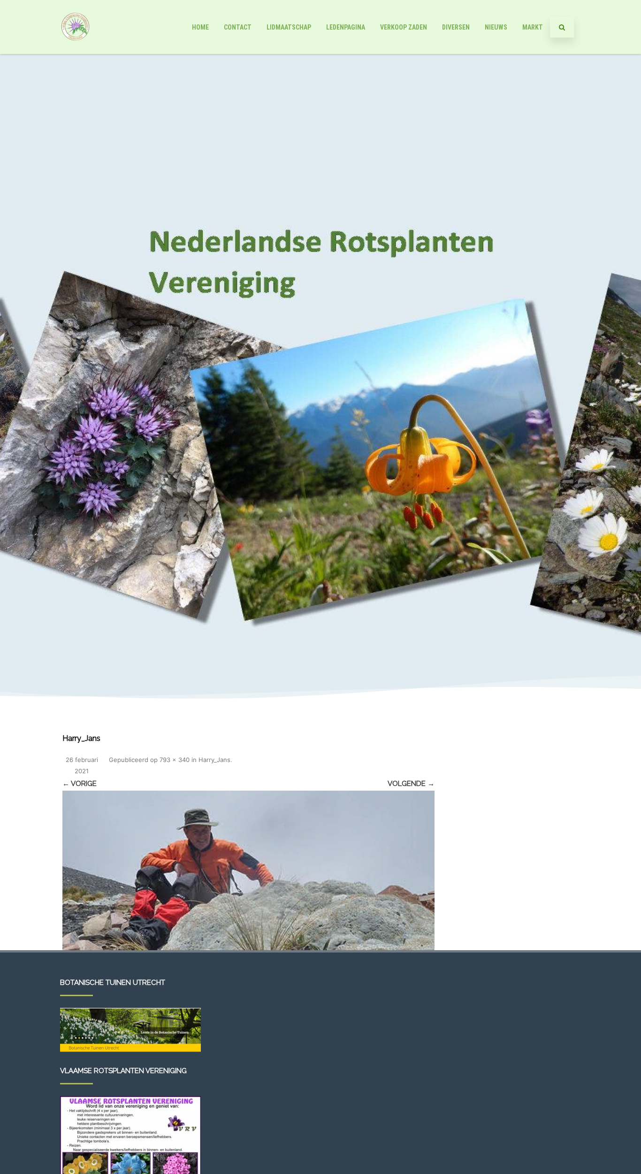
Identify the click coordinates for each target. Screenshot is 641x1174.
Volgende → (411, 783)
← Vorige (79, 783)
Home (200, 27)
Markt (532, 27)
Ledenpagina (345, 27)
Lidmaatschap (289, 27)
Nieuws (496, 27)
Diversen (456, 27)
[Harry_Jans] (248, 870)
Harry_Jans (214, 759)
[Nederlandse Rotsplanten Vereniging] (75, 50)
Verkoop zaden (403, 27)
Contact (238, 27)
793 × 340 (175, 759)
